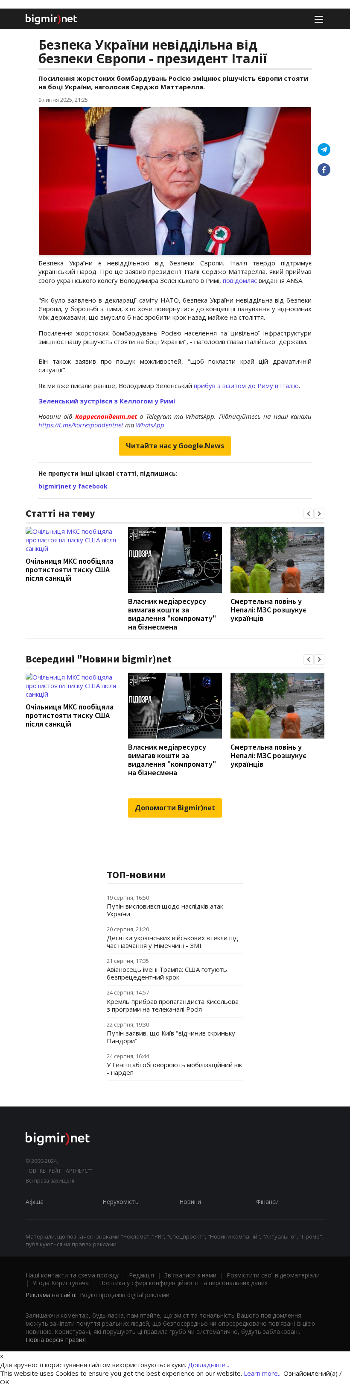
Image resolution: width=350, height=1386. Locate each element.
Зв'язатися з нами (190, 1275)
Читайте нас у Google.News (175, 445)
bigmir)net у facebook (73, 486)
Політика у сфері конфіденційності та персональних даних (183, 1283)
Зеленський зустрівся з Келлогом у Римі (106, 401)
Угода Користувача (60, 1283)
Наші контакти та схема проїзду (72, 1275)
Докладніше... (208, 1364)
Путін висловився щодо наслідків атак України (165, 910)
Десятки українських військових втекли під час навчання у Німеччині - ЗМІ (172, 941)
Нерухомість (120, 1202)
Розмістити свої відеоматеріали (273, 1275)
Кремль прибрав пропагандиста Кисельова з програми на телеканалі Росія (173, 1005)
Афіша (35, 1202)
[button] (308, 514)
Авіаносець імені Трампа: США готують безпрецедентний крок (167, 973)
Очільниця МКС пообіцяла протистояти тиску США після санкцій (70, 569)
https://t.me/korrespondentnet (80, 425)
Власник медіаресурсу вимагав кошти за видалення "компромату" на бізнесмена (172, 614)
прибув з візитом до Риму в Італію (246, 385)
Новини (190, 1202)
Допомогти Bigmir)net (175, 807)
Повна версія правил (56, 1340)
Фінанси (267, 1202)
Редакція (141, 1275)
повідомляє (240, 280)
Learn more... (263, 1373)
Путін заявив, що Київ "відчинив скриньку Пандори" (171, 1037)
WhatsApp (150, 425)
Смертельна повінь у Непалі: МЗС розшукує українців (268, 609)
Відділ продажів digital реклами (124, 1295)
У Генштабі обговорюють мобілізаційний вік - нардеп (174, 1068)
